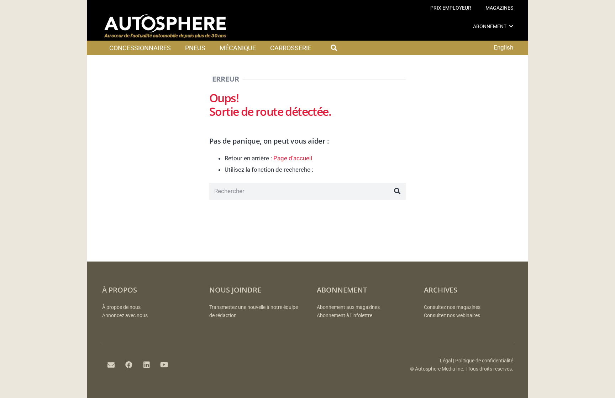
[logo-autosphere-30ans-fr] (165, 26)
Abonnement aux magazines (348, 307)
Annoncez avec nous (125, 315)
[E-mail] (111, 365)
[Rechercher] (397, 191)
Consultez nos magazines (452, 307)
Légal (446, 361)
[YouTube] (164, 365)
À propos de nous (121, 307)
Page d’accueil (292, 158)
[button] (511, 26)
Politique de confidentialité (484, 361)
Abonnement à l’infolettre (344, 315)
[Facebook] (129, 365)
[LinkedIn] (147, 365)
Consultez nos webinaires (452, 315)
